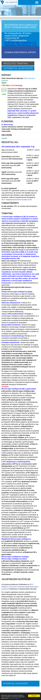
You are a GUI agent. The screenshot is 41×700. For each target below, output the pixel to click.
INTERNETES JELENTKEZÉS (18, 68)
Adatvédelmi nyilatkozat (14, 698)
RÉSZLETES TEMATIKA (15, 63)
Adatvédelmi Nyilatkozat (20, 200)
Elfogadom (34, 695)
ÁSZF (3, 200)
